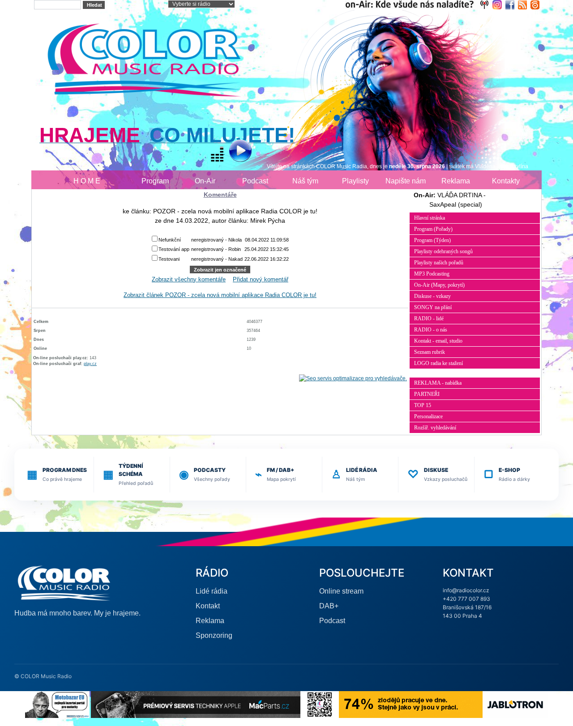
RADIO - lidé (429, 318)
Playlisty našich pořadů (438, 262)
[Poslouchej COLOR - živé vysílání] (233, 152)
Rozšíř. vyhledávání (435, 428)
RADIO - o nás (430, 330)
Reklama (455, 181)
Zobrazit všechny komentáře (189, 279)
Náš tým (305, 181)
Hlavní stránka (429, 218)
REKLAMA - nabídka (438, 383)
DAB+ (328, 606)
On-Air (205, 181)
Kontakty (506, 181)
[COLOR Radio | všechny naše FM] (418, 4)
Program (155, 181)
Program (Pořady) (433, 229)
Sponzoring (214, 635)
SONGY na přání (433, 307)
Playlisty (355, 181)
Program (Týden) (432, 240)
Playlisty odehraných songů (443, 251)
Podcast (255, 181)
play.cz (90, 363)
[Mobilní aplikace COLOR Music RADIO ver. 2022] (320, 704)
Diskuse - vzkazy (432, 296)
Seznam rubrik (429, 352)
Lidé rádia (211, 591)
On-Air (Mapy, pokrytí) (439, 285)
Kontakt (208, 606)
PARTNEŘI (427, 394)
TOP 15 (422, 405)
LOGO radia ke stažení (438, 363)
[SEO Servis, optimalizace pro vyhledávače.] (353, 378)
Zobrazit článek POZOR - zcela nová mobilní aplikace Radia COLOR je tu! (220, 295)
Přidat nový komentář (260, 279)
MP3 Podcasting (431, 274)
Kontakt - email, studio (438, 341)
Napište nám (405, 181)
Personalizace (428, 416)
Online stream (341, 591)
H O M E (86, 181)
